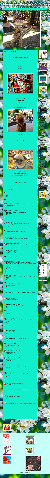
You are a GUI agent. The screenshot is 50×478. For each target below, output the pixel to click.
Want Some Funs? (43, 236)
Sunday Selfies (42, 181)
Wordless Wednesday (43, 231)
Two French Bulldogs (9, 304)
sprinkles (7, 402)
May (41, 244)
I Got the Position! (43, 228)
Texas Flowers (41, 164)
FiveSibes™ (41, 157)
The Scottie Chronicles (43, 171)
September (42, 239)
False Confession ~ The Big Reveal (44, 225)
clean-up (41, 174)
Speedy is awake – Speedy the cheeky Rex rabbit (43, 177)
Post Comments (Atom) (10, 422)
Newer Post (5, 420)
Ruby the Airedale (18, 4)
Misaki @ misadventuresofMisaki (10, 383)
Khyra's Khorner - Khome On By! (42, 122)
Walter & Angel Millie (9, 203)
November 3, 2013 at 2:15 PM (12, 275)
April (41, 245)
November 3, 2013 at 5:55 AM (17, 243)
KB (6, 298)
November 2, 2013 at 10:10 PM (16, 203)
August (42, 240)
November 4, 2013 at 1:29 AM (12, 318)
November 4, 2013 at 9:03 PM (16, 364)
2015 (40, 216)
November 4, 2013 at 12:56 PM (14, 343)
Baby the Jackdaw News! (43, 178)
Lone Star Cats (42, 183)
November (42, 221)
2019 (40, 211)
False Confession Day (43, 227)
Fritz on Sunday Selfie (42, 116)
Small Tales (41, 111)
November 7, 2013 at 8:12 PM (11, 395)
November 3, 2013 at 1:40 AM (16, 210)
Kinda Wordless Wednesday (43, 223)
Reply (7, 196)
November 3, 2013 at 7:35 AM (13, 250)
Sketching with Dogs (9, 210)
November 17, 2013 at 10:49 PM (13, 402)
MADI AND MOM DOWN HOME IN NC (43, 125)
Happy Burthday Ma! (43, 222)
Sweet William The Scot (9, 350)
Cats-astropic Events (43, 101)
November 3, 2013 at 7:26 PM (16, 304)
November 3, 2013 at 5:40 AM (12, 237)
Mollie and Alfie (8, 321)
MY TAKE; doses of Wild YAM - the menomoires (42, 98)
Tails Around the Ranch (43, 151)
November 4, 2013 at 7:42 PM (16, 357)
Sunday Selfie (41, 106)
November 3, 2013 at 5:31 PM (11, 298)
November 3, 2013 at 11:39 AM (16, 261)
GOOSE (7, 237)
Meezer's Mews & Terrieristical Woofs (42, 186)
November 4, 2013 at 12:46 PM (14, 335)
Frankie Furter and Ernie (9, 243)
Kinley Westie (42, 180)
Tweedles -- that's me (9, 261)
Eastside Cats (42, 129)
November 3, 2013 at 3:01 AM (11, 222)
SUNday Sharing (42, 123)
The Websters (8, 335)
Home (5, 9)
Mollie (7, 318)
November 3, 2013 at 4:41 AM (13, 230)
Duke (6, 222)
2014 (40, 217)
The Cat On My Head (43, 118)
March (41, 246)
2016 (40, 215)
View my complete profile (42, 262)
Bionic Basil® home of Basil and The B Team (43, 132)
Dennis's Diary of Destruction (42, 166)
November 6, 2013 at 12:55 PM (19, 383)
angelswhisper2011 (42, 105)
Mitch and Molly (42, 154)
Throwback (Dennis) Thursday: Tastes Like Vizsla (42, 168)
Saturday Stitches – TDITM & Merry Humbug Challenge (43, 140)
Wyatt (7, 395)
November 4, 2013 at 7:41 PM (16, 350)
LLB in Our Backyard (43, 163)
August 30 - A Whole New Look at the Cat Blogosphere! (43, 103)
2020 (40, 210)
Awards (9, 9)
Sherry (7, 275)
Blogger (29, 472)
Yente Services (14, 9)
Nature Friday (41, 155)
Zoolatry (41, 108)
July (41, 241)
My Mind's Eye (8, 343)
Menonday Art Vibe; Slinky (43, 99)
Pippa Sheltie (8, 230)
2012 (40, 250)
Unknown (7, 330)
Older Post (36, 420)
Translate (45, 281)
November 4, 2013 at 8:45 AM (12, 330)
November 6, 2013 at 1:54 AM (12, 372)
